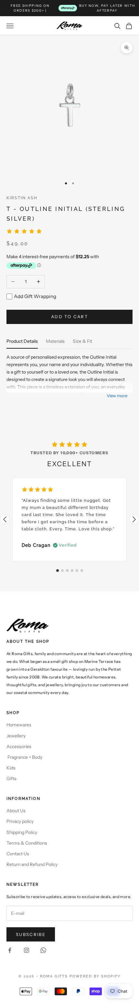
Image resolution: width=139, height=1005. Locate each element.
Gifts (11, 778)
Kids (11, 768)
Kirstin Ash (21, 198)
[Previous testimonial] (5, 519)
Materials (55, 341)
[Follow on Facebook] (9, 950)
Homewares (18, 725)
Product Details (22, 341)
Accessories (18, 746)
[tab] (57, 570)
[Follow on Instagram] (26, 950)
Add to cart (69, 316)
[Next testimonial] (134, 519)
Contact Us (17, 854)
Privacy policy (20, 821)
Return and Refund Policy (32, 864)
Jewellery (16, 736)
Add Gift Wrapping (35, 296)
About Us (16, 811)
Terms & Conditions (26, 843)
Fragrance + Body (24, 757)
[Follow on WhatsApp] (43, 950)
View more (117, 395)
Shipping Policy (21, 832)
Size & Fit (82, 341)
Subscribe (31, 934)
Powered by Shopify (95, 976)
